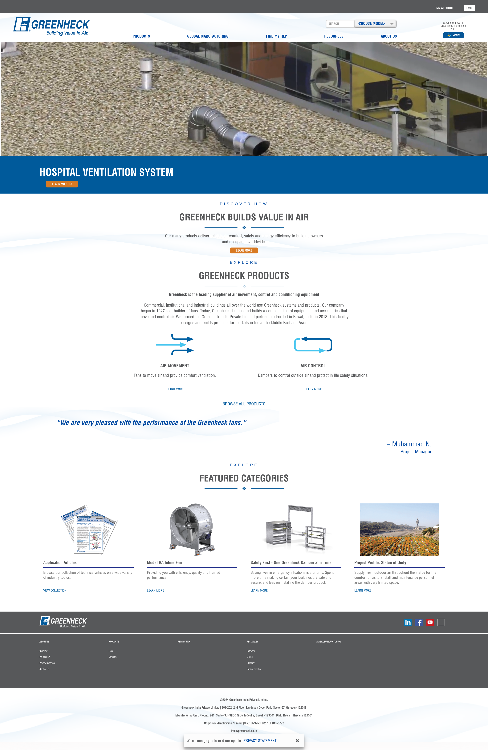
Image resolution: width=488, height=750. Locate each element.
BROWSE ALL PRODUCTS (244, 404)
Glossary (250, 663)
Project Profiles (254, 669)
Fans (111, 651)
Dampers (112, 657)
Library (250, 657)
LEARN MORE (60, 184)
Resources (334, 36)
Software (251, 651)
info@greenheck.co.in (244, 731)
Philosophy (44, 657)
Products (141, 36)
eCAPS (456, 35)
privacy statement (260, 740)
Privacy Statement (47, 663)
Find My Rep (276, 36)
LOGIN (469, 8)
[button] (375, 23)
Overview (43, 651)
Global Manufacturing (208, 36)
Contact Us (44, 669)
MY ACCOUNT (444, 8)
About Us (389, 36)
